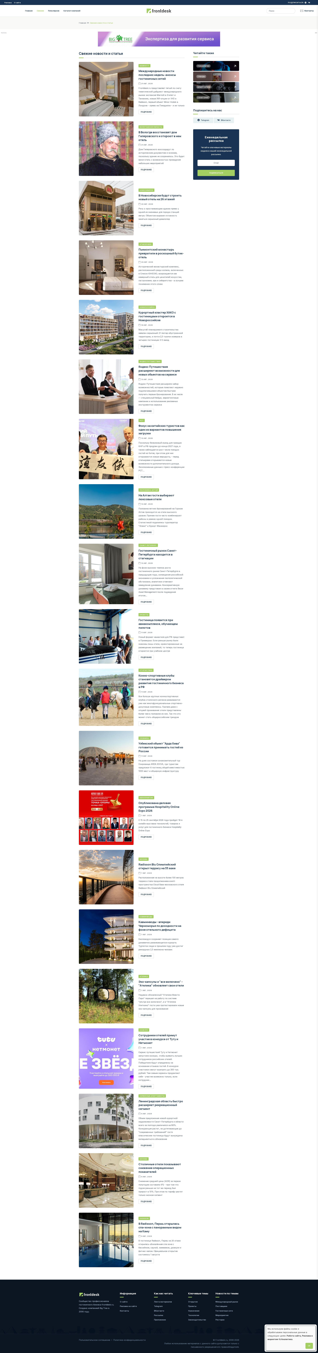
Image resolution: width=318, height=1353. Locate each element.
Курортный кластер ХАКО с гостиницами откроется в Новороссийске (157, 316)
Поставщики (221, 1306)
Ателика (144, 976)
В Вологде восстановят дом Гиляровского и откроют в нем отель (160, 136)
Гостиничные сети (224, 1311)
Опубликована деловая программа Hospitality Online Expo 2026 (159, 807)
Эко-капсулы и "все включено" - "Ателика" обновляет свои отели (161, 983)
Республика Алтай (149, 490)
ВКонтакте (226, 120)
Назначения (193, 1311)
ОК (309, 1346)
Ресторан (220, 1320)
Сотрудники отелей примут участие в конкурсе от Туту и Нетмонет (158, 1039)
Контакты (309, 11)
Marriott (144, 66)
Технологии (193, 1315)
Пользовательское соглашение (94, 1340)
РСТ (141, 420)
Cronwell (144, 738)
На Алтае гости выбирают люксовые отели (156, 497)
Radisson (144, 1218)
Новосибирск (146, 190)
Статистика (146, 670)
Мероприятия (146, 798)
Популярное (53, 11)
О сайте (17, 2)
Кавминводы (146, 917)
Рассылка (158, 1315)
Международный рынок (227, 1302)
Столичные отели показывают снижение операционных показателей (160, 1168)
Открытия (193, 1302)
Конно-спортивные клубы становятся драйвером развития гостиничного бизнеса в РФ (161, 681)
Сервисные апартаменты (152, 1096)
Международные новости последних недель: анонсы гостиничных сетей (157, 75)
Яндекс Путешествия (150, 361)
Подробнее (146, 112)
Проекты (144, 615)
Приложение (160, 1320)
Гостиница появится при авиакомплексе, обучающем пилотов (158, 624)
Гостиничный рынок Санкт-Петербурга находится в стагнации (158, 554)
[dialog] (291, 1338)
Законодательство (197, 1320)
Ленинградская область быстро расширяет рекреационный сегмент (161, 1105)
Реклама (8, 2)
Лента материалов (163, 1302)
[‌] (305, 2)
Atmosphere (146, 244)
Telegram (205, 120)
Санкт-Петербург (148, 545)
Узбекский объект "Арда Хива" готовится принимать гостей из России (161, 747)
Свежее (40, 11)
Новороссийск (147, 307)
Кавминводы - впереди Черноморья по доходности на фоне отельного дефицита (160, 926)
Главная (29, 11)
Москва (143, 859)
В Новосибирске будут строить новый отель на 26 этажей (160, 197)
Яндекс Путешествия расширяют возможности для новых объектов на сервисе (159, 370)
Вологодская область (151, 127)
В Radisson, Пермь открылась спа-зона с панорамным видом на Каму (160, 1227)
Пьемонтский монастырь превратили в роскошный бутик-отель (161, 253)
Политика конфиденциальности (129, 1340)
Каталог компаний (71, 11)
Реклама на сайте (128, 1306)
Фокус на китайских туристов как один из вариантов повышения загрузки (161, 429)
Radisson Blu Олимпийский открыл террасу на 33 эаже (157, 866)
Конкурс (144, 1030)
